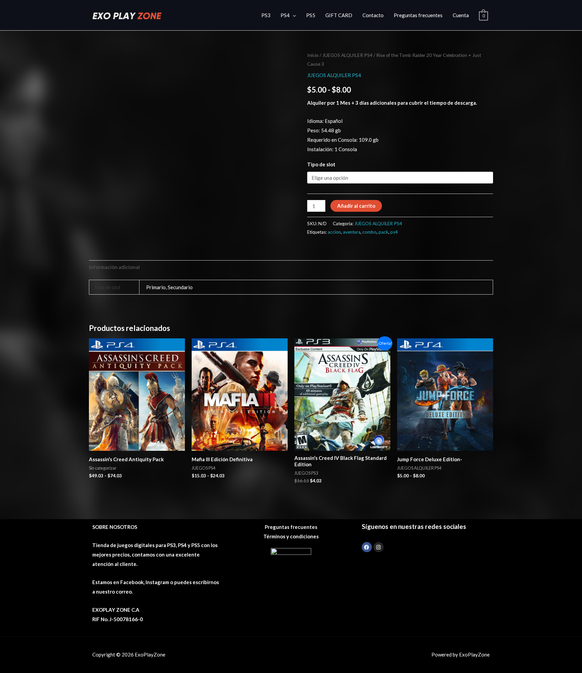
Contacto (373, 15)
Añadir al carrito (356, 206)
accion (334, 232)
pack (383, 232)
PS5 (310, 15)
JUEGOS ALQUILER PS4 (347, 55)
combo (369, 232)
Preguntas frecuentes (418, 15)
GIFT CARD (338, 15)
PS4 (285, 15)
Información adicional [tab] (114, 267)
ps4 (394, 232)
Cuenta (461, 15)
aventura (351, 232)
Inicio (313, 55)
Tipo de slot (321, 164)
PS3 (265, 15)
